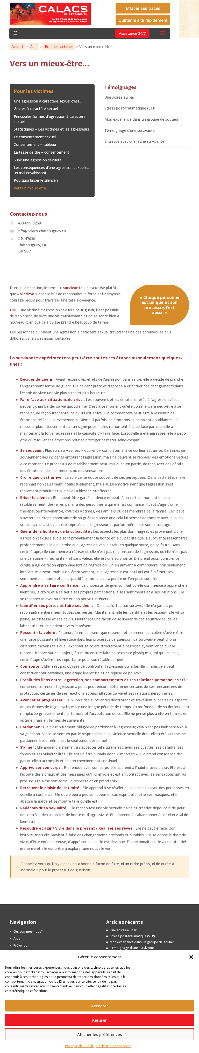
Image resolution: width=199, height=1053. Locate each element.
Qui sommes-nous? (28, 931)
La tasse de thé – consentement (41, 152)
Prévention (21, 945)
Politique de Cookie (79, 1046)
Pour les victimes (59, 46)
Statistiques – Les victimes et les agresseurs (51, 129)
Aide (34, 46)
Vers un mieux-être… (31, 188)
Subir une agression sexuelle (38, 160)
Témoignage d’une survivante (129, 130)
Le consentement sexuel (35, 136)
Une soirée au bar (119, 97)
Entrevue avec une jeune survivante (134, 141)
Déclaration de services (113, 1046)
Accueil (17, 46)
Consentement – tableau (35, 144)
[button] (191, 957)
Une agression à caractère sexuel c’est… (48, 101)
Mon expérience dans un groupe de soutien (141, 119)
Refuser (99, 1020)
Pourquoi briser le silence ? (36, 180)
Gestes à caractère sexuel (36, 108)
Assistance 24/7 (132, 33)
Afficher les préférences (99, 1034)
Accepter (99, 1005)
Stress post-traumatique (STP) (130, 108)
